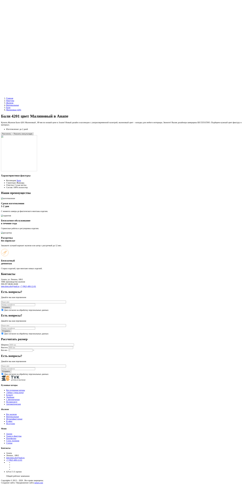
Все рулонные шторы (20, 45)
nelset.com (38, 483)
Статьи (9, 443)
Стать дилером (12, 441)
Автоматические (18, 57)
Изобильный (11, 11)
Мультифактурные (19, 68)
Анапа (9, 9)
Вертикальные (12, 417)
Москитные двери (19, 84)
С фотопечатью (18, 54)
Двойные (15, 52)
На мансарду (11, 402)
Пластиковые (17, 73)
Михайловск (11, 16)
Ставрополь (11, 20)
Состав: (9, 187)
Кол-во (4, 350)
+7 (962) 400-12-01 (9, 36)
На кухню (10, 424)
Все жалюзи (16, 64)
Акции (9, 89)
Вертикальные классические (23, 66)
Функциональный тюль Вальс (19, 40)
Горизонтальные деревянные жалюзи (22, 75)
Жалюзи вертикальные (16, 61)
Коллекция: (11, 180)
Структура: (11, 183)
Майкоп (9, 13)
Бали (19, 180)
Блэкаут (14, 50)
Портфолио (11, 438)
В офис (9, 421)
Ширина (4, 345)
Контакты (10, 94)
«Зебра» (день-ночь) (20, 47)
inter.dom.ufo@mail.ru (15, 458)
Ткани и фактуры (13, 436)
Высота (4, 347)
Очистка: (10, 185)
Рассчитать (6, 134)
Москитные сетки (19, 82)
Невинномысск (13, 18)
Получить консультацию (23, 134)
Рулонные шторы (13, 43)
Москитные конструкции (17, 80)
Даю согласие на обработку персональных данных (26, 310)
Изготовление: (13, 129)
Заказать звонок (25, 36)
